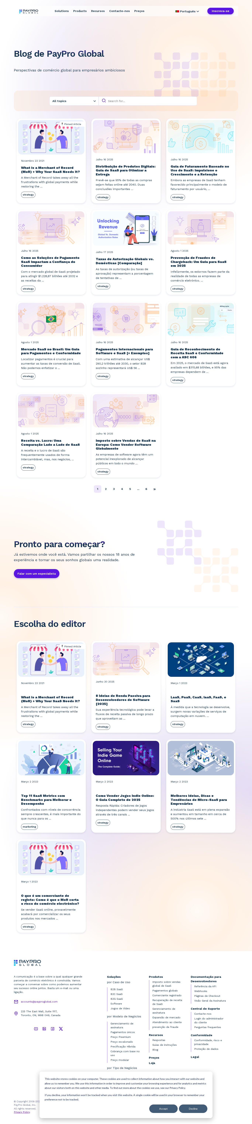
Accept (163, 1108)
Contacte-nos (119, 11)
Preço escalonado (122, 1041)
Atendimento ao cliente (167, 1022)
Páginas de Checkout (207, 995)
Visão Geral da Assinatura (210, 1000)
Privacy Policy (22, 1112)
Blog (155, 1049)
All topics (59, 101)
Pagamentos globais (165, 990)
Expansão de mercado (166, 1017)
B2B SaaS (117, 989)
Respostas (158, 1040)
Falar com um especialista (37, 573)
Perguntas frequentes (207, 1027)
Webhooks (200, 991)
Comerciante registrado (167, 995)
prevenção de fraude (165, 1027)
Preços (139, 11)
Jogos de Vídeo (120, 1008)
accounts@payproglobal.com (39, 1001)
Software (116, 1003)
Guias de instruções (164, 1044)
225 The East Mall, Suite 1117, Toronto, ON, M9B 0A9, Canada (40, 1013)
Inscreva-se (220, 11)
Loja (152, 1063)
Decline (193, 1108)
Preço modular (120, 1059)
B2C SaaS (117, 994)
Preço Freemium (121, 1036)
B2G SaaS (117, 998)
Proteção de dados (206, 1048)
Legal (195, 1057)
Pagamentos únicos (123, 1032)
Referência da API (205, 986)
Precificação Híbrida (123, 1046)
